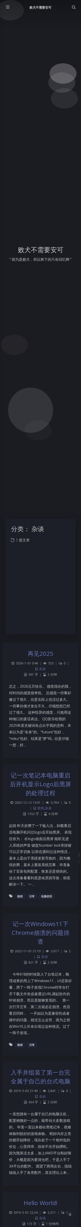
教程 (40, 808)
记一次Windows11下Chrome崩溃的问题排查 (40, 932)
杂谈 (42, 669)
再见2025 (41, 653)
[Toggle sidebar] (7, 7)
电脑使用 (46, 896)
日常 (32, 896)
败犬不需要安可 (40, 7)
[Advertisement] (40, 591)
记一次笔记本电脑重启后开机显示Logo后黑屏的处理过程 (40, 784)
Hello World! (41, 1203)
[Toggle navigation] (73, 7)
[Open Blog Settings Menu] (70, 1214)
